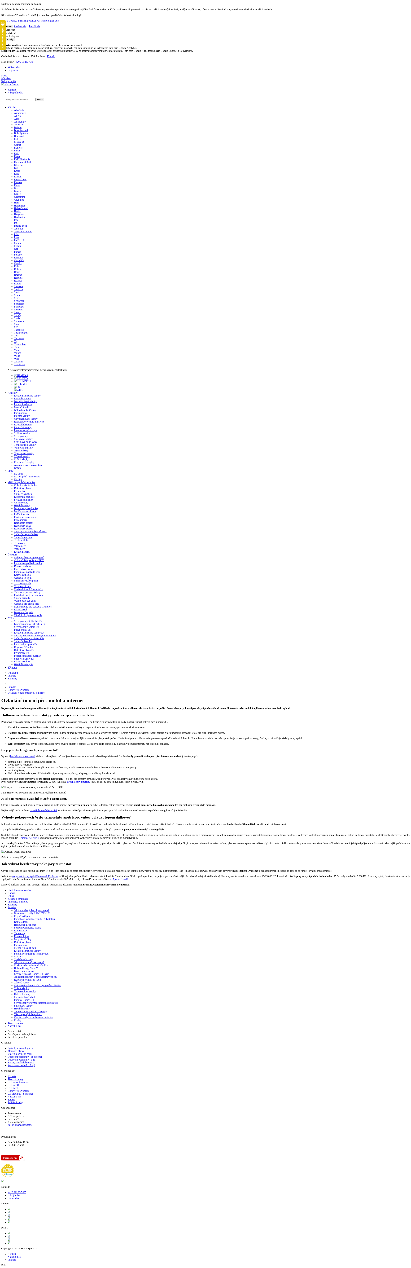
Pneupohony (20, 945)
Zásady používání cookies (21, 1062)
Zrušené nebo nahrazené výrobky (31, 965)
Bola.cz (15, 84)
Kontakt (51, 56)
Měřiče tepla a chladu (25, 948)
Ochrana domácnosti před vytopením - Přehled (37, 985)
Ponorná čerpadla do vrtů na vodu (31, 953)
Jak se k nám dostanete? (20, 1124)
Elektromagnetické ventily (27, 950)
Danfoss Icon (21, 921)
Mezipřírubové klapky (25, 997)
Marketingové (11, 36)
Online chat (13, 1198)
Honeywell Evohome (25, 924)
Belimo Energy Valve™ (26, 968)
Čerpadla (12, 554)
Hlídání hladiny (22, 1008)
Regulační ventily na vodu (27, 979)
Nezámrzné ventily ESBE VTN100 (32, 913)
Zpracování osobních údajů (21, 1065)
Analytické (10, 33)
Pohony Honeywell (24, 1000)
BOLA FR (13, 1088)
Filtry (10, 470)
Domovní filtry (21, 936)
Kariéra (11, 893)
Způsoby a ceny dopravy (20, 1048)
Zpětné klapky (21, 988)
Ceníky (18, 1020)
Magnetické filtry (22, 939)
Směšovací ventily (23, 1005)
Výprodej (12, 667)
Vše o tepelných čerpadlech (28, 1014)
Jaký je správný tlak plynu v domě (31, 910)
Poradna (12, 675)
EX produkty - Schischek (20, 1093)
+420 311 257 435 (23, 61)
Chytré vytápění (22, 916)
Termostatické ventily (25, 991)
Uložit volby (8, 39)
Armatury (12, 392)
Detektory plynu (22, 942)
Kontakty (12, 678)
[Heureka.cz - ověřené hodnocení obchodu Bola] (7, 1176)
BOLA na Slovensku (18, 1082)
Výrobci (12, 107)
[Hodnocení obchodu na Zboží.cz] (13, 1160)
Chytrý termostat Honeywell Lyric (31, 974)
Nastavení (7, 26)
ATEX (11, 618)
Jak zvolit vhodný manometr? (29, 962)
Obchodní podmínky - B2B (22, 1059)
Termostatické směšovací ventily (30, 1011)
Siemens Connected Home (27, 927)
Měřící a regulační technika (21, 482)
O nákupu (13, 672)
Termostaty (19, 933)
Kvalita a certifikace (18, 898)
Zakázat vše (20, 26)
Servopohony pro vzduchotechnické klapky (36, 1002)
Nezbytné (9, 29)
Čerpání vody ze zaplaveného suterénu (33, 1017)
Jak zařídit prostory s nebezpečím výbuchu (35, 976)
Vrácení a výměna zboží (20, 1053)
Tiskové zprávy (15, 1023)
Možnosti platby (16, 1051)
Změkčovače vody (23, 959)
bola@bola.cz (15, 1195)
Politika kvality (15, 1102)
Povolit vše (34, 26)
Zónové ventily (22, 982)
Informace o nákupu (18, 901)
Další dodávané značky (19, 890)
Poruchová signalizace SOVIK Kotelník (34, 919)
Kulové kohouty (22, 994)
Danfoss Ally (20, 930)
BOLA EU (13, 1085)
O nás (11, 895)
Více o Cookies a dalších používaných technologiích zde (30, 20)
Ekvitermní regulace (24, 971)
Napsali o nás (14, 1026)
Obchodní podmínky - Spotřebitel (25, 1056)
